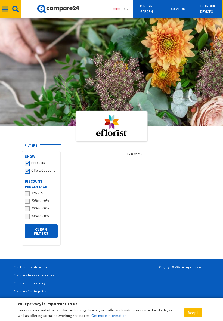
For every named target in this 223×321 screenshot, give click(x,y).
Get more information (108, 315)
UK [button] (123, 9)
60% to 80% (40, 216)
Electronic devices (206, 9)
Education (176, 9)
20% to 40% (40, 200)
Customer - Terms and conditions (34, 275)
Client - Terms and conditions (31, 267)
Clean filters (41, 231)
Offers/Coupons (43, 170)
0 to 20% (37, 193)
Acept (193, 312)
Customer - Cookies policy (30, 291)
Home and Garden (147, 9)
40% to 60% (40, 208)
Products (38, 162)
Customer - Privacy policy (29, 283)
